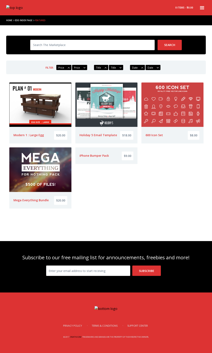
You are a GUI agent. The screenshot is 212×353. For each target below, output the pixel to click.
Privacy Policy (72, 326)
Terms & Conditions (105, 326)
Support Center (137, 326)
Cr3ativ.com (75, 337)
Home (9, 20)
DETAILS (40, 123)
